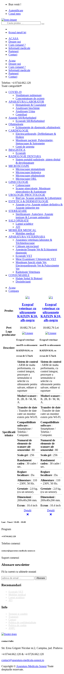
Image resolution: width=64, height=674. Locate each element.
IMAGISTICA (17, 149)
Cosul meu (15, 13)
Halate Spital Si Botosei (29, 278)
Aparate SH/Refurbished (22, 117)
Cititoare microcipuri (27, 246)
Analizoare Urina (25, 111)
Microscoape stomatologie (30, 169)
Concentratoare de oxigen (30, 98)
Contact (13, 54)
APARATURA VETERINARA (27, 236)
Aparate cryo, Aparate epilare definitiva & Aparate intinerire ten (39, 206)
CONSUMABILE (19, 275)
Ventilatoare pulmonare (29, 95)
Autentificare (16, 10)
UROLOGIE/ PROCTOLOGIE (27, 194)
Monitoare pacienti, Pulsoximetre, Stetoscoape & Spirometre (34, 142)
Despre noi (15, 41)
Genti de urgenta (25, 146)
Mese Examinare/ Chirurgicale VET (36, 259)
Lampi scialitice (24, 223)
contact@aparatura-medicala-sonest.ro (22, 660)
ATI (18, 226)
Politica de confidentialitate (22, 622)
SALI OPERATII (18, 220)
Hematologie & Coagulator (31, 104)
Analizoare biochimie (28, 108)
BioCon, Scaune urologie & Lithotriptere (39, 198)
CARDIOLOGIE (18, 130)
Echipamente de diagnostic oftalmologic (38, 127)
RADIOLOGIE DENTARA (25, 156)
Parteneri (13, 51)
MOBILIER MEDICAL (22, 230)
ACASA (13, 38)
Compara (14, 290)
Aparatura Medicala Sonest (31, 666)
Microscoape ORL (26, 178)
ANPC (12, 628)
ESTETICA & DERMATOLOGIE (28, 201)
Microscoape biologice (28, 172)
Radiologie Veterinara (28, 271)
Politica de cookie (17, 625)
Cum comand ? (17, 44)
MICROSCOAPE (19, 165)
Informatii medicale (19, 48)
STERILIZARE (18, 210)
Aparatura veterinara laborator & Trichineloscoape (34, 241)
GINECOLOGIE (18, 181)
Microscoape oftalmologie (30, 175)
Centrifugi (21, 114)
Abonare (40, 578)
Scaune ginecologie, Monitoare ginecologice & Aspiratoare (33, 190)
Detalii (27, 510)
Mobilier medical (25, 233)
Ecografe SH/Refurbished (30, 120)
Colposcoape (23, 185)
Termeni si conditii (18, 614)
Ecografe (21, 153)
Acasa (12, 60)
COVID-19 (15, 92)
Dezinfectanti (23, 281)
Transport (13, 616)
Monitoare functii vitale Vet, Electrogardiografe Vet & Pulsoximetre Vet (37, 265)
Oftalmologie (16, 124)
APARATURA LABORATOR (26, 101)
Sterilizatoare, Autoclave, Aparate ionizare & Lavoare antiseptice (34, 216)
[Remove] (28, 514)
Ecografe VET (24, 255)
